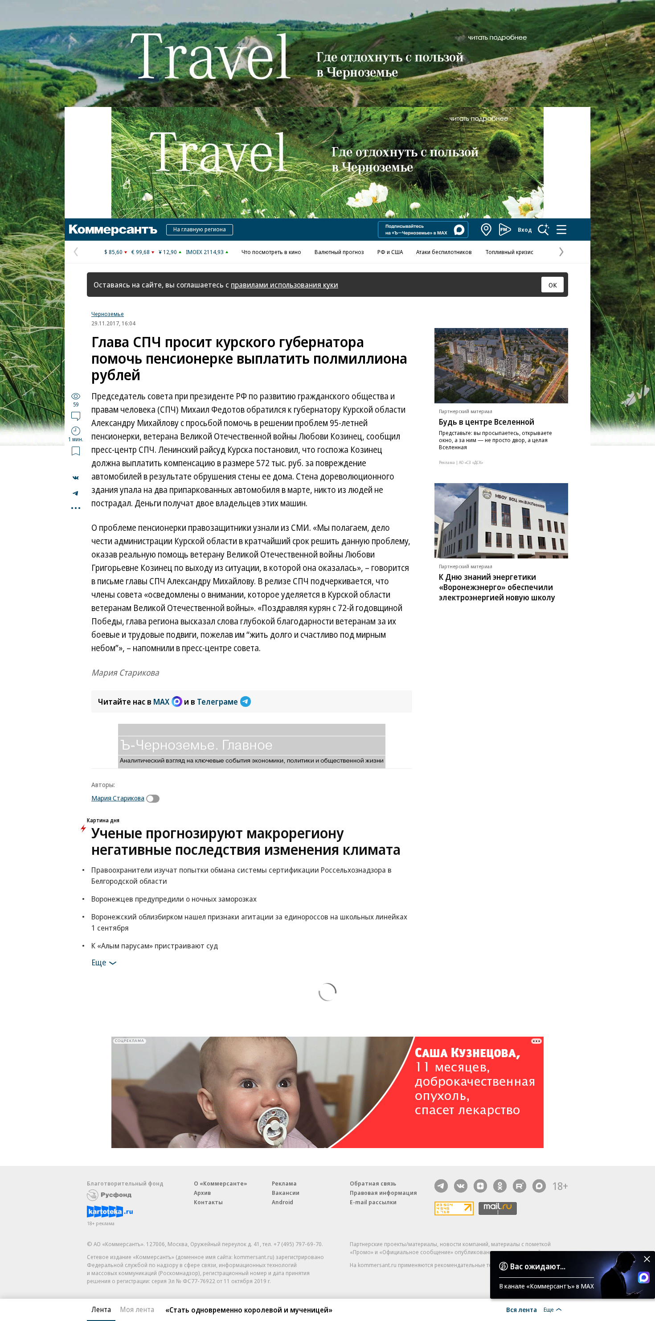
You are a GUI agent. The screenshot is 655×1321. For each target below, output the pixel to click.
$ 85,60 (113, 252)
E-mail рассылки (373, 1202)
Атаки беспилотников (444, 252)
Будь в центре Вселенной (486, 421)
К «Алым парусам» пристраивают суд (154, 945)
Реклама (284, 1183)
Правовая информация (383, 1193)
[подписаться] (155, 799)
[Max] (539, 1186)
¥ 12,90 (168, 252)
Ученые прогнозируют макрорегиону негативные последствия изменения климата (246, 841)
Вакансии (285, 1193)
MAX (161, 701)
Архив (202, 1193)
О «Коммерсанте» (220, 1183)
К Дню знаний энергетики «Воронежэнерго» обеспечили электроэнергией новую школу (497, 587)
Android (282, 1202)
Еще (98, 961)
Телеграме (217, 701)
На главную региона (199, 229)
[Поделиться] (75, 477)
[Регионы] (486, 229)
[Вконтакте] (460, 1186)
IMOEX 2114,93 (205, 252)
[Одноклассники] (500, 1186)
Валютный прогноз (339, 252)
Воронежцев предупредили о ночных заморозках (174, 899)
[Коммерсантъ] (113, 229)
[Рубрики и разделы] (561, 229)
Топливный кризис (509, 252)
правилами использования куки (284, 284)
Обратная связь (373, 1183)
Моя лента (137, 1309)
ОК (553, 284)
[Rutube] (519, 1186)
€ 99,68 (140, 252)
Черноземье (107, 314)
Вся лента (521, 1309)
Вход (525, 230)
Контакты (208, 1202)
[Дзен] (480, 1186)
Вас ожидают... (537, 1266)
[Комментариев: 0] (75, 416)
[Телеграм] (441, 1186)
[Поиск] (543, 229)
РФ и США (390, 252)
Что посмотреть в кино (271, 252)
